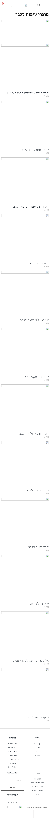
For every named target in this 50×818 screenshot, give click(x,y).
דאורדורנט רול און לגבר (33, 433)
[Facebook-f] (15, 801)
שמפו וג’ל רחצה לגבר (34, 320)
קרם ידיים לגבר (38, 547)
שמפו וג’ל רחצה (38, 603)
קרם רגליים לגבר (37, 490)
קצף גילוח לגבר (38, 717)
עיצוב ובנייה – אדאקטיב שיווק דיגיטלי (37, 807)
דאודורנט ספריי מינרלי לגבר (30, 206)
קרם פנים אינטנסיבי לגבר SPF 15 (26, 93)
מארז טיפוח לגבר (37, 263)
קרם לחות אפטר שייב (35, 149)
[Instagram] (10, 801)
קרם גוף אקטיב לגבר (35, 376)
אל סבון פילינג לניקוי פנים (31, 660)
